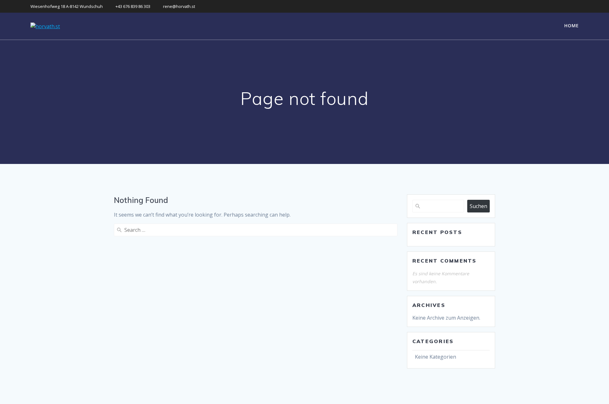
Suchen (478, 206)
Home (571, 26)
